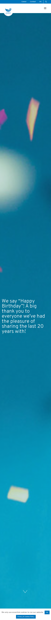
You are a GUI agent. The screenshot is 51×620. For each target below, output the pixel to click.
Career (23, 2)
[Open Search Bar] (46, 2)
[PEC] (8, 11)
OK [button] (47, 612)
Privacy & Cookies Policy (25, 617)
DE (40, 2)
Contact (33, 2)
